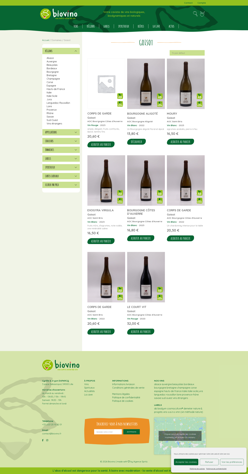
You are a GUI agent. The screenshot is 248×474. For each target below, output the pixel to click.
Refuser (209, 462)
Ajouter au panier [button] (101, 144)
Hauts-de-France (56, 89)
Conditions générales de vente (128, 387)
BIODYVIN (162, 408)
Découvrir (136, 142)
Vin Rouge (92, 125)
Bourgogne (53, 71)
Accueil (45, 40)
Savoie (50, 116)
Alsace (50, 58)
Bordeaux (52, 68)
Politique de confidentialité (216, 469)
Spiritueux (123, 26)
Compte (201, 2)
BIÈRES (141, 26)
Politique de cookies (197, 469)
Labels (106, 26)
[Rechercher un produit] (195, 14)
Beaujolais (52, 64)
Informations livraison (123, 384)
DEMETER (188, 408)
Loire (49, 106)
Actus (171, 26)
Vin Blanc (132, 125)
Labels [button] (48, 158)
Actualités (89, 391)
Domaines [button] (49, 150)
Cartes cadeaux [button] (52, 176)
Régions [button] (48, 51)
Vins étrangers (54, 123)
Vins (76, 26)
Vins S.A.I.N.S (169, 412)
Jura (49, 99)
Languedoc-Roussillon (58, 102)
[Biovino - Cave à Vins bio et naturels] (58, 13)
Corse (50, 82)
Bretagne (52, 75)
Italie (49, 92)
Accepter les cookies (186, 462)
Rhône (50, 113)
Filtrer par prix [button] (52, 185)
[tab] (61, 51)
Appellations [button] (51, 132)
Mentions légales (121, 394)
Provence (52, 109)
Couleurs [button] (49, 141)
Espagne (51, 85)
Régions (91, 26)
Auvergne (52, 61)
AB (155, 408)
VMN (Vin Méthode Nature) (189, 412)
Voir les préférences (232, 462)
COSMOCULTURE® (175, 408)
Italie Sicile (52, 96)
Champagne (53, 78)
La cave (156, 26)
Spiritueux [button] (50, 167)
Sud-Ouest (52, 120)
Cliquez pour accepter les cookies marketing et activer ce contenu (180, 436)
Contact (188, 2)
